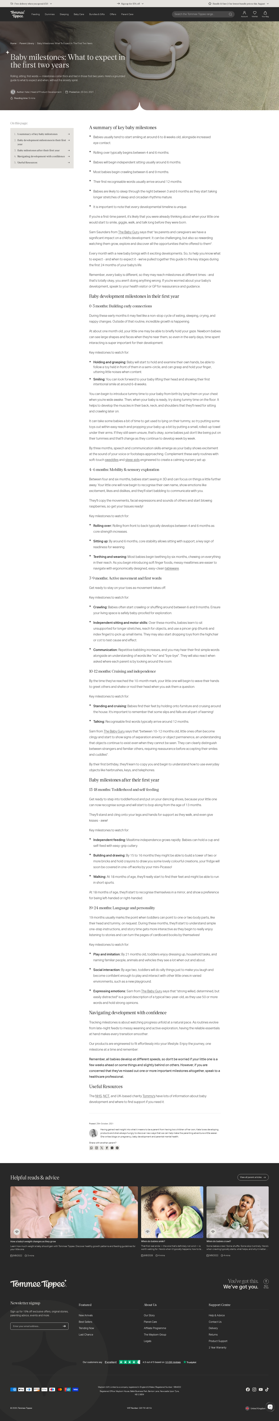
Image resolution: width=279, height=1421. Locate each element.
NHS (98, 1096)
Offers (113, 14)
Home (13, 43)
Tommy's (149, 1096)
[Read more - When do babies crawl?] (213, 1231)
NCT (106, 1096)
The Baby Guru (151, 991)
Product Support (218, 1341)
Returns (213, 1334)
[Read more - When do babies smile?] (147, 1231)
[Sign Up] (64, 1326)
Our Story (149, 1315)
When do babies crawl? (219, 1241)
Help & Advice (217, 1315)
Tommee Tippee (25, 1408)
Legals (147, 1341)
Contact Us (215, 1321)
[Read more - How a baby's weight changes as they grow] (17, 1232)
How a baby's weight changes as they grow (33, 1241)
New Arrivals (86, 1315)
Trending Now (86, 1328)
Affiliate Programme (155, 1328)
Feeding (35, 14)
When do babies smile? (153, 1241)
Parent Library (27, 43)
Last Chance (86, 1334)
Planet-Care (150, 1321)
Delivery (213, 1328)
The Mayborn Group (155, 1334)
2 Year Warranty (217, 1347)
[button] (265, 14)
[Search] (230, 14)
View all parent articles (251, 1177)
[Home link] (17, 14)
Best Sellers (85, 1321)
